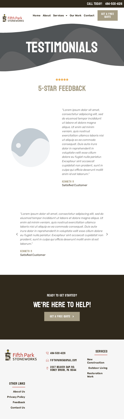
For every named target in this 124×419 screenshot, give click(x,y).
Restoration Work (95, 375)
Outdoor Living (97, 367)
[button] (17, 234)
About (47, 15)
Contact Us (18, 407)
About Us (19, 391)
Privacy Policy (16, 396)
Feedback (19, 402)
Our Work (76, 15)
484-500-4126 (113, 4)
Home (36, 15)
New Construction (95, 361)
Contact (89, 15)
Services (58, 15)
